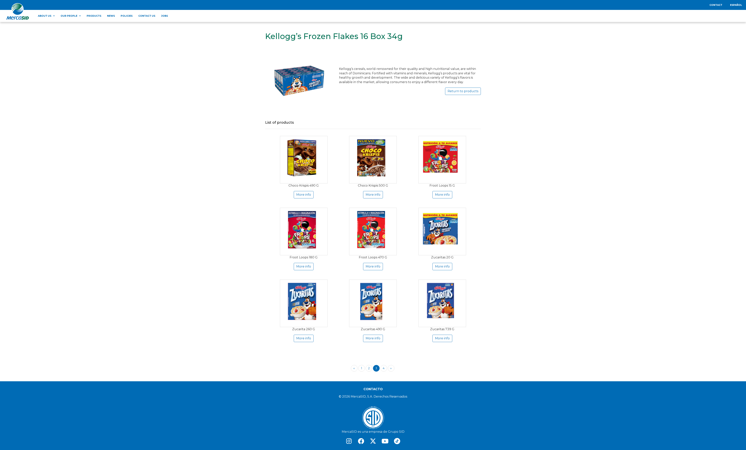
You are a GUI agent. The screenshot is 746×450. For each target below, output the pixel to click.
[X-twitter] (373, 441)
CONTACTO (373, 389)
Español (736, 4)
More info (303, 194)
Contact (715, 4)
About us (44, 15)
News (111, 15)
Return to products (463, 91)
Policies (126, 15)
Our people (69, 15)
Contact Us (146, 15)
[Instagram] (349, 441)
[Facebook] (361, 441)
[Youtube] (385, 441)
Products (94, 15)
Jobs (164, 15)
